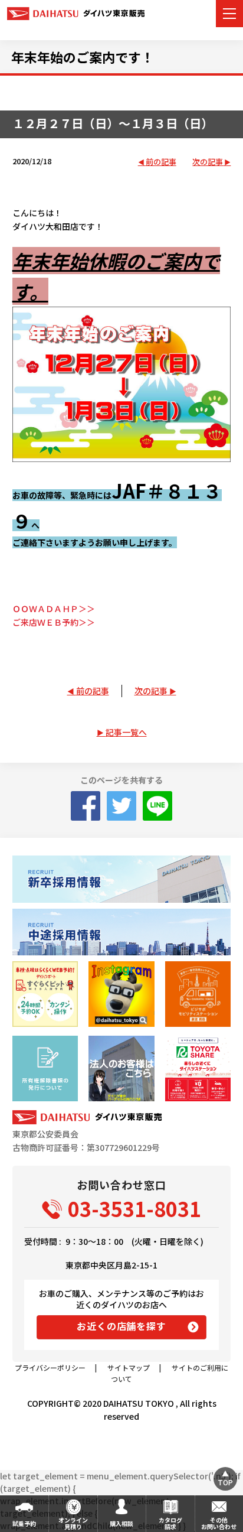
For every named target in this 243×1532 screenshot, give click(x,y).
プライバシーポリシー (50, 1367)
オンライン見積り (73, 1523)
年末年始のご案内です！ (82, 56)
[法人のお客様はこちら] (121, 1068)
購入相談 (121, 1523)
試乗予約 (24, 1523)
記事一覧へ (126, 732)
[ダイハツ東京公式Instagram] (121, 994)
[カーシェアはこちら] (198, 1068)
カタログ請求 (170, 1523)
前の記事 (161, 162)
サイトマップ (128, 1367)
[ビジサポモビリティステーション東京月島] (198, 994)
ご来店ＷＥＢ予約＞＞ (53, 622)
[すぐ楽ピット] (45, 994)
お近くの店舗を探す (121, 1326)
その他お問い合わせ (219, 1523)
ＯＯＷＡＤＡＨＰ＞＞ (53, 608)
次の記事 (207, 162)
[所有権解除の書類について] (45, 1068)
